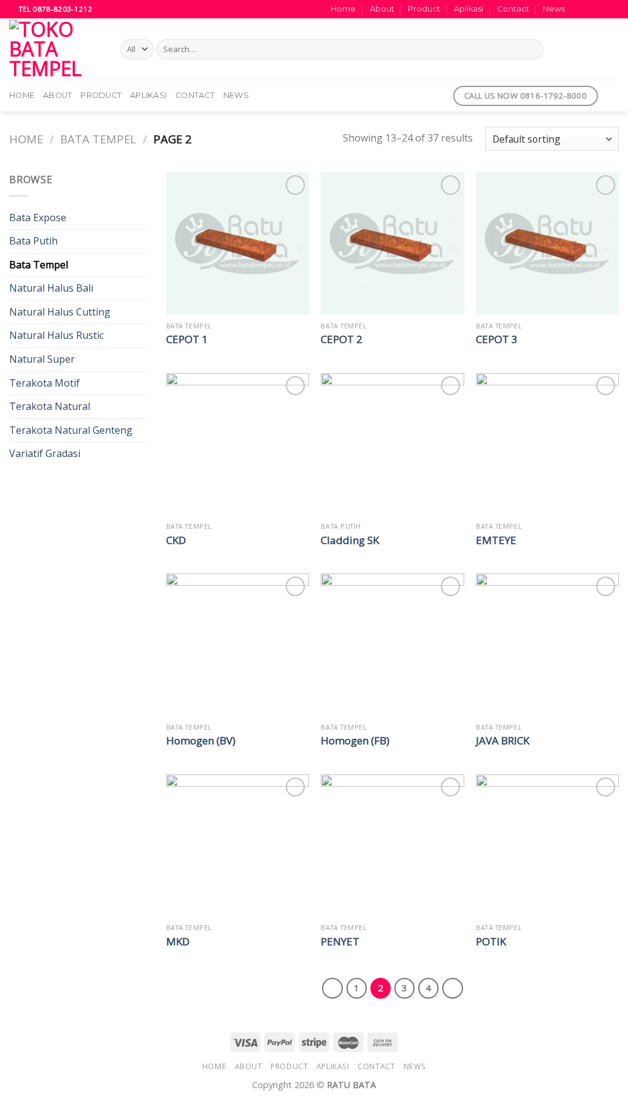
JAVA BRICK (502, 740)
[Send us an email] (612, 9)
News (554, 8)
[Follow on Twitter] (601, 9)
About (382, 8)
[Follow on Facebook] (577, 9)
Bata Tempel (98, 138)
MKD (178, 941)
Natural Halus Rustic (56, 335)
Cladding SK (350, 540)
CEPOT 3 (497, 339)
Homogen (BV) (201, 740)
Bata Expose (37, 217)
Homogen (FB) (355, 740)
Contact (513, 8)
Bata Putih (33, 241)
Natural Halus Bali (51, 288)
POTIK (491, 941)
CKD (176, 540)
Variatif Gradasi (44, 453)
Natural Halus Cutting (59, 312)
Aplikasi (468, 8)
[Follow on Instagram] (589, 9)
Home (343, 8)
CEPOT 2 (341, 339)
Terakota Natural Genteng (70, 430)
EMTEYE (496, 540)
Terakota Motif (44, 383)
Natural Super (42, 359)
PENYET (340, 941)
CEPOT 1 (187, 339)
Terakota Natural (49, 406)
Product (424, 8)
